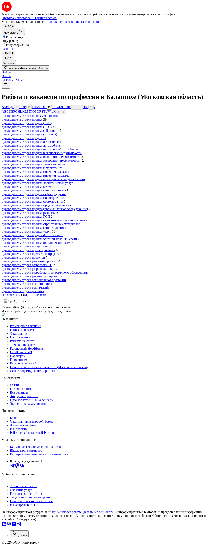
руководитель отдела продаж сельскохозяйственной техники (44, 220)
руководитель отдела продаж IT (24, 138)
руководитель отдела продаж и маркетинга (32, 168)
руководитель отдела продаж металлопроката (34, 190)
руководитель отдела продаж (22, 119)
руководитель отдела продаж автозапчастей (32, 142)
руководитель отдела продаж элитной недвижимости (39, 239)
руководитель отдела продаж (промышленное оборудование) (45, 209)
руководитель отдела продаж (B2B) (27, 123)
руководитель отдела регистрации (26, 283)
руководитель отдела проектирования (28, 250)
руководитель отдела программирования (30, 115)
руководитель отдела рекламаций (25, 287)
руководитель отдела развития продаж (29, 261)
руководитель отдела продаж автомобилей (32, 145)
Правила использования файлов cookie (72, 21)
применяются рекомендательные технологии (84, 512)
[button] (6, 72)
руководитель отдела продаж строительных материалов (41, 224)
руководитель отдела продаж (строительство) (34, 227)
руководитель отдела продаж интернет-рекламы (36, 175)
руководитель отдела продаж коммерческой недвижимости (43, 179)
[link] (9, 62)
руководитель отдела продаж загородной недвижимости (41, 160)
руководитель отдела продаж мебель (27, 186)
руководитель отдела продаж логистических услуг (37, 183)
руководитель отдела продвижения (26, 246)
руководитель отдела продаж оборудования (32, 201)
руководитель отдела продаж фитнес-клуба (32, 235)
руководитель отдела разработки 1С (27, 265)
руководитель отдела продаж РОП (26, 216)
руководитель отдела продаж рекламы (28, 212)
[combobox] (19, 533)
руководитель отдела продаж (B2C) (27, 127)
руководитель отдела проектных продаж (30, 254)
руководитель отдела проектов (23, 257)
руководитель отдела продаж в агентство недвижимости (42, 153)
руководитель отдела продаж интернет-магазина (36, 171)
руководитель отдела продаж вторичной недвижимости (41, 156)
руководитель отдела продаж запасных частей (34, 164)
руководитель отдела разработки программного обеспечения (45, 272)
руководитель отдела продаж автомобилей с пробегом (40, 149)
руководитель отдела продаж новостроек (30, 198)
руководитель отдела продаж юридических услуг (36, 242)
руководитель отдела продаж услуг (26, 231)
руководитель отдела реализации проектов (32, 276)
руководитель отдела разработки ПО (27, 269)
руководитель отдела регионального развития (34, 280)
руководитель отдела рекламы (23, 291)
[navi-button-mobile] (6, 85)
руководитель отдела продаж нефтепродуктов (34, 194)
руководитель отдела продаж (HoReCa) (29, 134)
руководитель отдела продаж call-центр (29, 130)
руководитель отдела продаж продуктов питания (36, 205)
